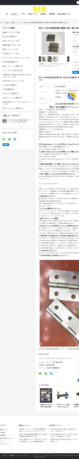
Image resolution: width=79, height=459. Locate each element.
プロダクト (14, 14)
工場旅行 (43, 14)
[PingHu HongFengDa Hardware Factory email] (5, 139)
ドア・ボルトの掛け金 (11, 70)
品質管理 (52, 14)
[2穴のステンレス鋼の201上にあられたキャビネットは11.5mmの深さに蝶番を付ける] (63, 395)
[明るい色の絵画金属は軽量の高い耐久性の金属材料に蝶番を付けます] (53, 43)
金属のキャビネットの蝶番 (63, 349)
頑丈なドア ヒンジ (9, 41)
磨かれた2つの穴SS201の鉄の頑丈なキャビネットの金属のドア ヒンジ (46, 406)
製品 (7, 22)
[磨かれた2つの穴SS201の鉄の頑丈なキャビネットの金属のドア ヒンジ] (46, 395)
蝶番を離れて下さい (10, 45)
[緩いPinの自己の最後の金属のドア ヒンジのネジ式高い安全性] (4, 121)
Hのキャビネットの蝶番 (11, 108)
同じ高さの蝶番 (8, 37)
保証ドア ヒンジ (9, 49)
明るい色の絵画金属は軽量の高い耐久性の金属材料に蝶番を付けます (33, 435)
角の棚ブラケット (9, 53)
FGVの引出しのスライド (11, 81)
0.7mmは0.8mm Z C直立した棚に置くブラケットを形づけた (63, 430)
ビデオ (23, 14)
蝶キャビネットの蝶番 (11, 66)
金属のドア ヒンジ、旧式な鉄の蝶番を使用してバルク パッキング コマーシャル (33, 430)
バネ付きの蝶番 (8, 85)
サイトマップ (4, 444)
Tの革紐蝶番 (7, 89)
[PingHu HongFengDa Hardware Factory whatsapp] (10, 139)
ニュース (3, 441)
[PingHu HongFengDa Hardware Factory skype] (16, 139)
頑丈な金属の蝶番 (48, 349)
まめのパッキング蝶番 (11, 98)
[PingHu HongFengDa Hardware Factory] (39, 9)
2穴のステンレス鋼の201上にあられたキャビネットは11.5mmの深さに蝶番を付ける (63, 406)
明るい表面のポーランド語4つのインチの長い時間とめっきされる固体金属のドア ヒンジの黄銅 (33, 441)
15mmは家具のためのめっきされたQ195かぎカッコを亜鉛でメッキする (63, 435)
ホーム (2, 22)
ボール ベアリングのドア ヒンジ (14, 58)
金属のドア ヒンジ (17, 22)
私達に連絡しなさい (64, 14)
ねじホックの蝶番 (9, 94)
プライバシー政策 (7, 455)
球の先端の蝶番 (8, 62)
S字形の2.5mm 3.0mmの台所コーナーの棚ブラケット (63, 440)
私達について (32, 14)
